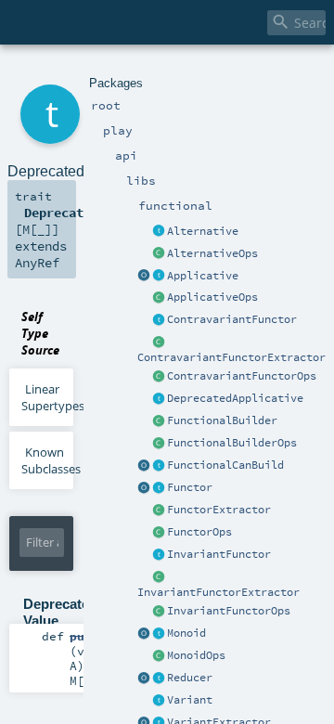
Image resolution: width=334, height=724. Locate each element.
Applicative (202, 275)
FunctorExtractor (219, 509)
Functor (189, 487)
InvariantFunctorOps (228, 610)
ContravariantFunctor (232, 319)
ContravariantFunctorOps (241, 375)
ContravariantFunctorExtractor (231, 357)
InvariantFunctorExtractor (218, 592)
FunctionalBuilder (222, 420)
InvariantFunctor (219, 554)
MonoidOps (196, 655)
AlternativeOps (212, 253)
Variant (189, 699)
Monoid (186, 633)
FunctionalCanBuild (225, 465)
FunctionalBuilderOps (232, 442)
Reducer (189, 677)
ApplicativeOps (212, 297)
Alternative (202, 231)
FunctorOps (199, 531)
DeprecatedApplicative (235, 398)
